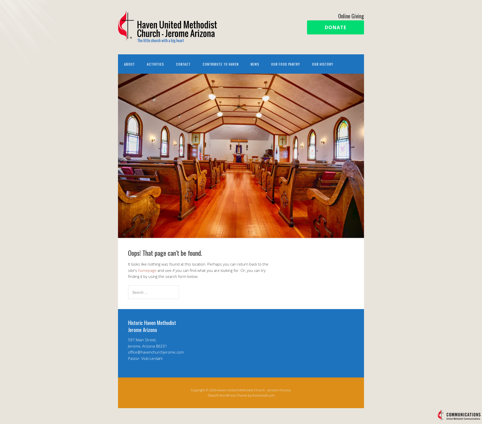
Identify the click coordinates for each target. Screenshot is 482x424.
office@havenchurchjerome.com (156, 352)
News (255, 64)
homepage (147, 270)
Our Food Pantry (285, 64)
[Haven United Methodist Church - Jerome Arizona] (168, 38)
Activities (155, 64)
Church (213, 395)
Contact (183, 64)
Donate (335, 27)
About (129, 64)
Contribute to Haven (220, 64)
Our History (322, 64)
